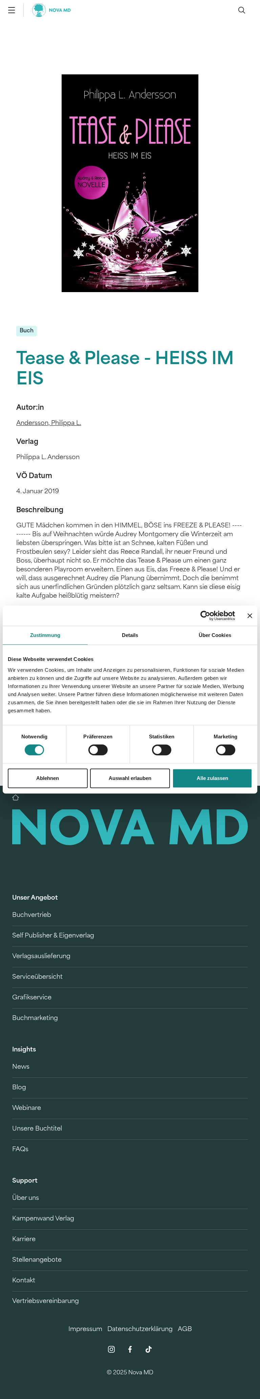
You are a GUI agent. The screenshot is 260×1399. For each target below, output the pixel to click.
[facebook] (130, 1349)
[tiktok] (148, 1349)
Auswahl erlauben (130, 778)
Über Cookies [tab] (215, 635)
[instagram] (111, 1349)
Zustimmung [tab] (45, 635)
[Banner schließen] (249, 615)
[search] (242, 10)
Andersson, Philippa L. (48, 424)
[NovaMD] (19, 797)
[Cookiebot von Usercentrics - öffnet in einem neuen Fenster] (205, 616)
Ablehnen (47, 778)
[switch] (98, 749)
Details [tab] (130, 635)
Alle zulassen (212, 778)
